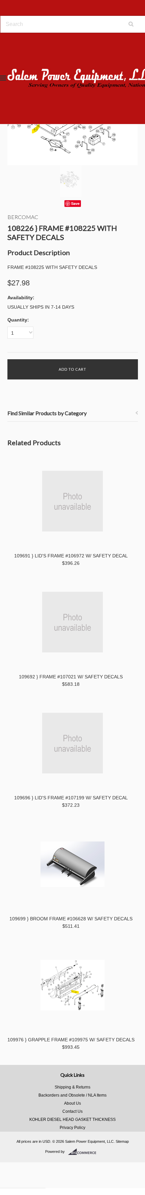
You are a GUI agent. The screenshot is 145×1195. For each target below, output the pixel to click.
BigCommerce (84, 1152)
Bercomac (22, 217)
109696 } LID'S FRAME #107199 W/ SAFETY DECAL (71, 797)
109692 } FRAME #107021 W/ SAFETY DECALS (71, 676)
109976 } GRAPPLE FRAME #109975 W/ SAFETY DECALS (71, 1039)
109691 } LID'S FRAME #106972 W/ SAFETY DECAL (71, 555)
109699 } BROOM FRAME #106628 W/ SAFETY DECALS (71, 918)
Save (75, 203)
